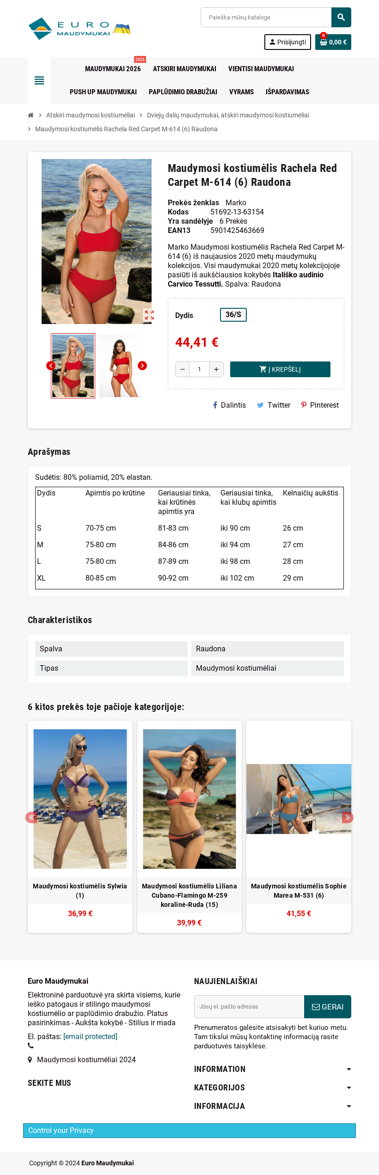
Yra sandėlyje (190, 221)
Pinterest (324, 405)
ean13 (179, 230)
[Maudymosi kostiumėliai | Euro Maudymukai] (69, 28)
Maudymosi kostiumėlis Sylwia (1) (80, 890)
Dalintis (233, 405)
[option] (80, 827)
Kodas (178, 212)
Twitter (279, 405)
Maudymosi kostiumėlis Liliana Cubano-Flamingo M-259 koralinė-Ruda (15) (189, 895)
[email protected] (90, 1036)
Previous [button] (31, 817)
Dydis (184, 315)
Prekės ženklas (193, 202)
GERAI (332, 1006)
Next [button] (348, 817)
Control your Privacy (61, 1130)
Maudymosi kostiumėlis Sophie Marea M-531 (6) (299, 890)
